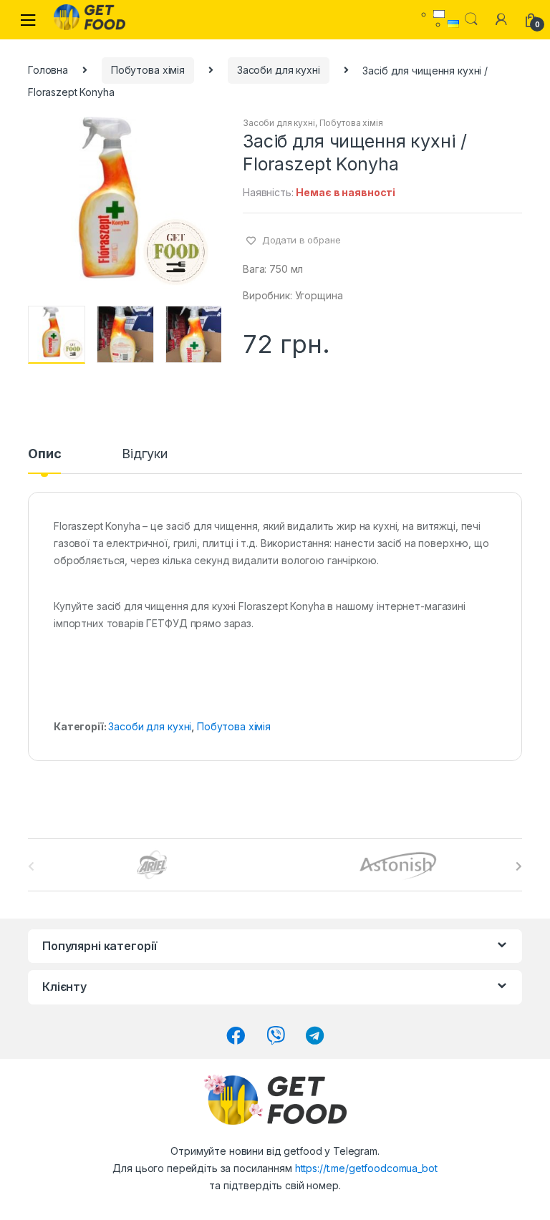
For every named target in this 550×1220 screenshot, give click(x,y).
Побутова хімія (148, 70)
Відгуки (144, 454)
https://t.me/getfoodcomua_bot (366, 1168)
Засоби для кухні (278, 70)
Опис (44, 454)
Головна (48, 70)
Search (471, 19)
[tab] (44, 460)
